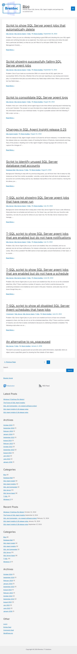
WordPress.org (8, 633)
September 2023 (8, 437)
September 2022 (8, 450)
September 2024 (8, 428)
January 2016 (7, 462)
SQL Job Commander (10, 487)
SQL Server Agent (20, 34)
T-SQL (29, 34)
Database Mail (10, 170)
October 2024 (7, 425)
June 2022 (6, 459)
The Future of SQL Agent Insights (14, 402)
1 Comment (9, 314)
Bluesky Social (8, 378)
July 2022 (6, 456)
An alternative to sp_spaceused (28, 341)
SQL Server (9, 34)
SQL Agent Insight (12, 134)
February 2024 (8, 431)
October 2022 (7, 446)
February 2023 (8, 443)
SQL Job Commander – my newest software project (20, 406)
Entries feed (7, 627)
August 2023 (7, 440)
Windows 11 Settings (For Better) (13, 399)
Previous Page (10, 362)
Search (5, 367)
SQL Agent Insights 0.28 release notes (15, 412)
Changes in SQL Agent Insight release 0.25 (36, 129)
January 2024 (7, 434)
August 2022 (7, 453)
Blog (26, 6)
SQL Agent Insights (9, 484)
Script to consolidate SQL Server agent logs (37, 97)
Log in (5, 624)
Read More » (10, 50)
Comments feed (8, 630)
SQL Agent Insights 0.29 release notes (15, 409)
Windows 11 (7, 499)
